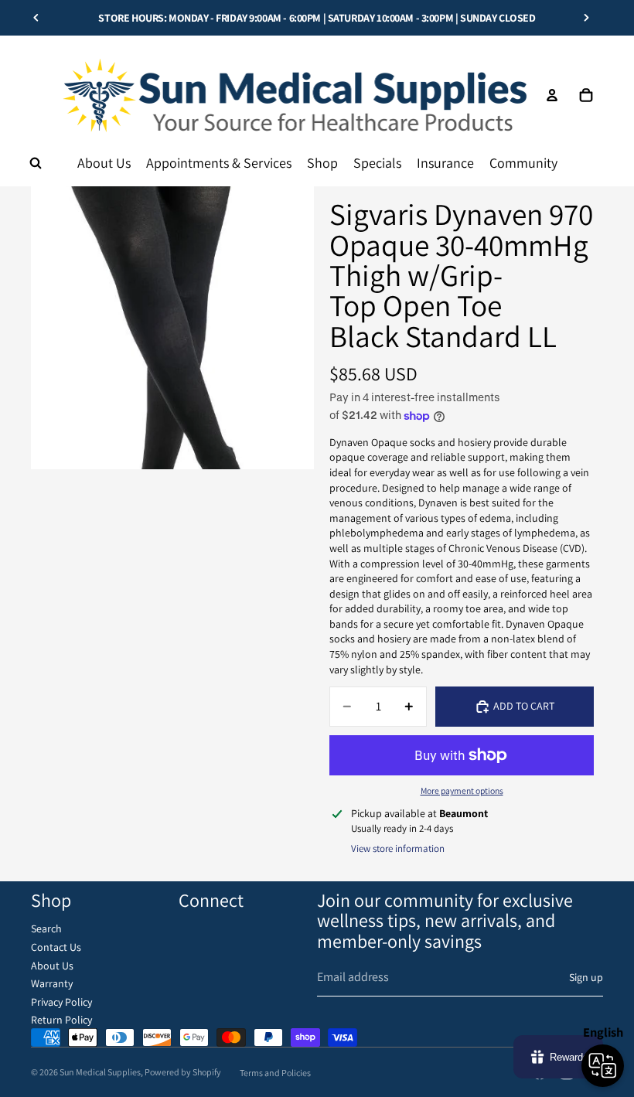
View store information (398, 848)
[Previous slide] (36, 18)
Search (46, 928)
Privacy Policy (61, 1002)
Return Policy (61, 1020)
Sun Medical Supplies (100, 1072)
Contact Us (56, 947)
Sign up (586, 977)
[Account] (552, 95)
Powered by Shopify (183, 1072)
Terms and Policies (275, 1072)
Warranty (52, 983)
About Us (52, 966)
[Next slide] (586, 18)
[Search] (36, 163)
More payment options (462, 790)
